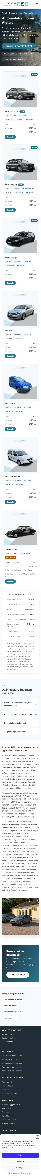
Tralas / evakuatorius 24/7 (12, 1063)
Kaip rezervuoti (10, 1018)
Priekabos (6, 1090)
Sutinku (20, 1155)
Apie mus (5, 1112)
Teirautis (10, 137)
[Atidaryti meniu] (37, 4)
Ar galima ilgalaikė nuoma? (15, 732)
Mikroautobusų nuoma (13, 999)
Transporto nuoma (16, 13)
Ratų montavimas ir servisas (13, 1056)
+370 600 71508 (17, 975)
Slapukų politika (13, 1173)
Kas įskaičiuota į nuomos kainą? (18, 714)
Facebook (9, 1042)
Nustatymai (20, 1168)
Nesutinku (20, 1161)
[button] (37, 1137)
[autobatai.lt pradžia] (15, 4)
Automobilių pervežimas (11, 1067)
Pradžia (5, 13)
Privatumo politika (26, 1173)
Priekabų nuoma (10, 1005)
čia (15, 669)
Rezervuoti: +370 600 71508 (19, 46)
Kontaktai (5, 1116)
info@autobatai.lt (8, 1034)
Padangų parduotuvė (10, 1060)
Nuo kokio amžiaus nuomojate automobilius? (17, 704)
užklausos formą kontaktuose (14, 887)
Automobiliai (7, 1082)
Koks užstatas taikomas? (15, 723)
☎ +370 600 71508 (11, 1030)
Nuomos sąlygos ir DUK (13, 1012)
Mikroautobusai (8, 1086)
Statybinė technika (9, 1093)
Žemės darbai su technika (12, 1071)
